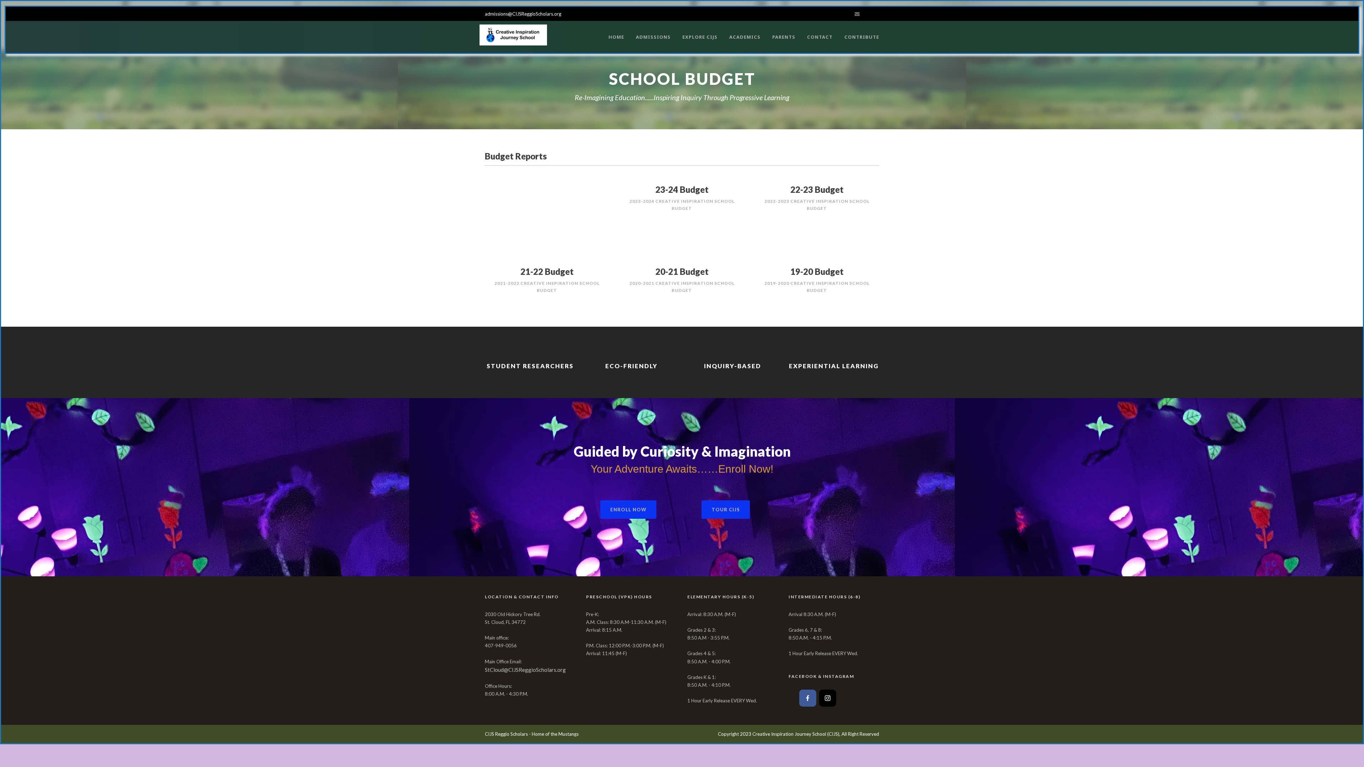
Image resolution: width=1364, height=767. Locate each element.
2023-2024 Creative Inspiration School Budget (682, 204)
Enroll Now (628, 509)
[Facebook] (807, 698)
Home (616, 37)
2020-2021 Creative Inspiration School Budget (682, 287)
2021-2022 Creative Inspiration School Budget (547, 287)
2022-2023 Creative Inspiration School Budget (817, 204)
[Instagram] (827, 698)
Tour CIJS (725, 509)
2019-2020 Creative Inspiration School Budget (817, 287)
